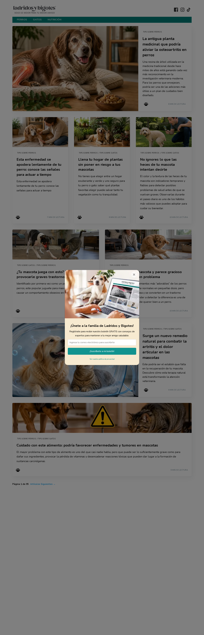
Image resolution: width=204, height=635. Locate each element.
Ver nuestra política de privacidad (102, 359)
